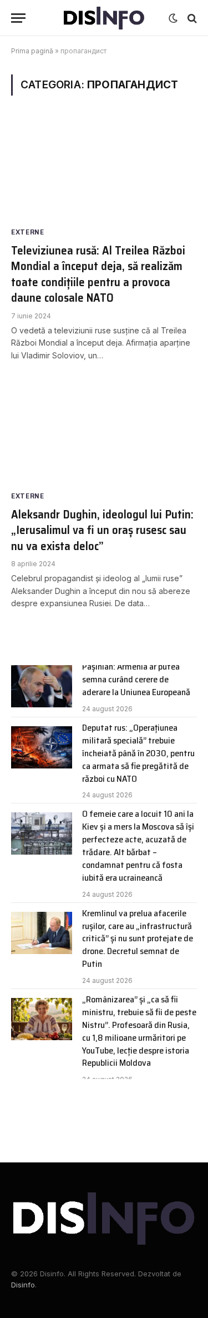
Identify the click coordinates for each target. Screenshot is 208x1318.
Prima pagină (32, 51)
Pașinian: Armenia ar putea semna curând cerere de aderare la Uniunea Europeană (136, 679)
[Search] (191, 18)
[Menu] (18, 18)
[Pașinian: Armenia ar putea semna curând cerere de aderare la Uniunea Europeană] (41, 686)
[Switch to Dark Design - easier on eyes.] (173, 18)
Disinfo (23, 1284)
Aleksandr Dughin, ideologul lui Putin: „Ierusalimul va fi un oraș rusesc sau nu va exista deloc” (102, 530)
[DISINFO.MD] (104, 18)
